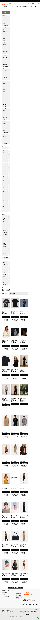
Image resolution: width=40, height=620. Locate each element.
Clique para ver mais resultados (15, 587)
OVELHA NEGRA (25, 6)
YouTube (33, 604)
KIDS (35, 6)
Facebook (30, 604)
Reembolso (4, 592)
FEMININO (6, 6)
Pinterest (27, 604)
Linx (4, 3)
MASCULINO (12, 6)
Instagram (24, 604)
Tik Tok (36, 604)
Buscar (25, 3)
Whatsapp (38, 618)
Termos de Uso (5, 596)
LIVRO (19, 605)
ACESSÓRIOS (18, 6)
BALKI (31, 6)
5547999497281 (31, 598)
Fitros (4, 12)
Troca (3, 594)
